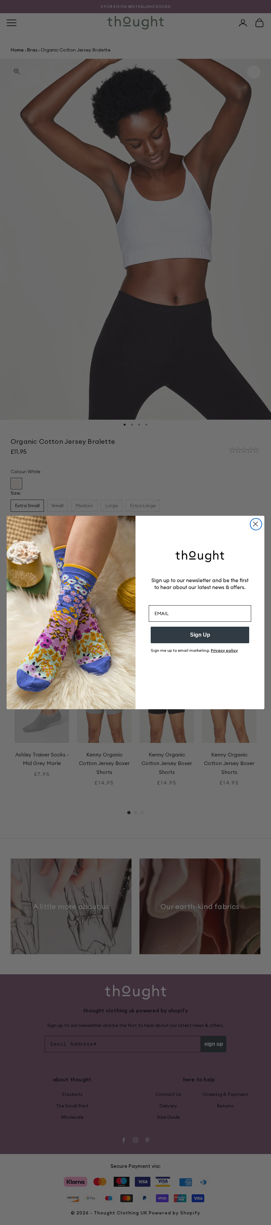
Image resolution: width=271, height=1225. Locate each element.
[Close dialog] (256, 524)
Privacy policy (224, 650)
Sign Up (200, 635)
